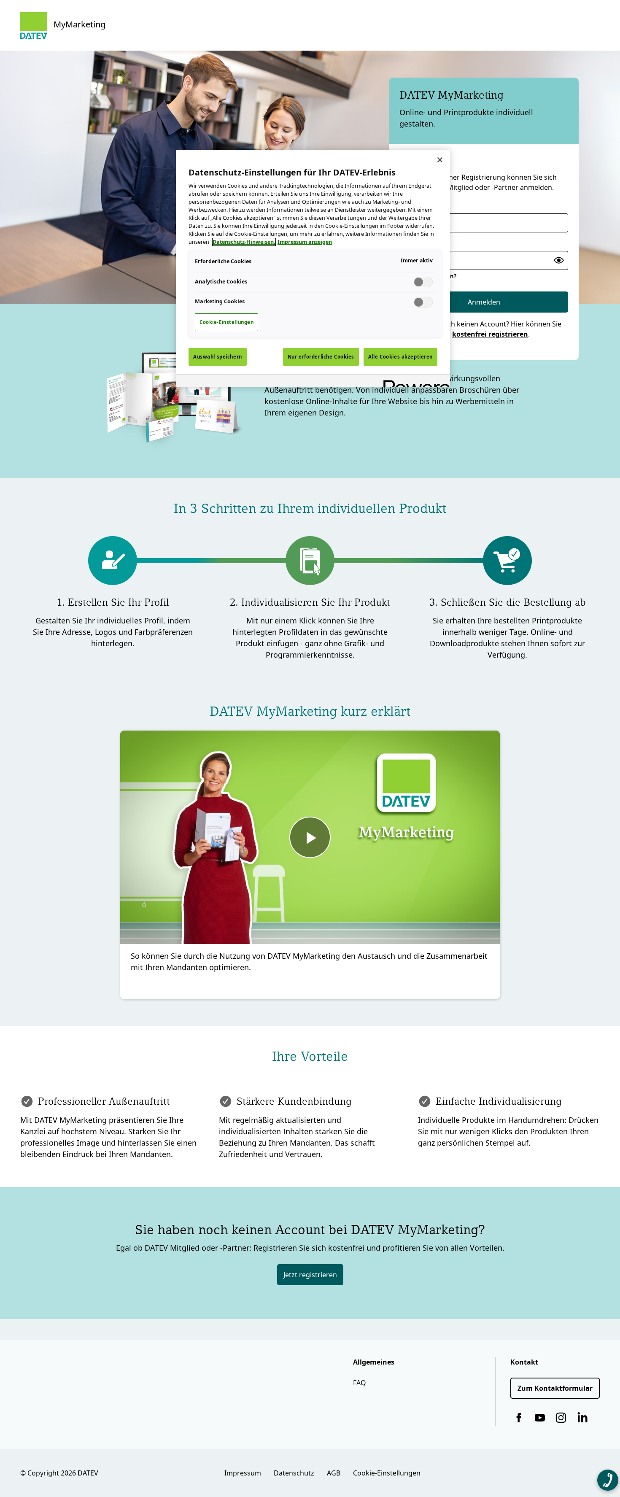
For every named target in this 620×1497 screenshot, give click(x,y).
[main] (313, 268)
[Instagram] (561, 1417)
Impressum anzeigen (305, 241)
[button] (558, 260)
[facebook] (518, 1417)
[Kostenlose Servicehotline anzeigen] (607, 1480)
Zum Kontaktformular (555, 1388)
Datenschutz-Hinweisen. (244, 241)
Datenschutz (294, 1473)
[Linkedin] (582, 1417)
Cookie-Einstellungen (387, 1473)
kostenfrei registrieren (490, 334)
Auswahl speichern (217, 356)
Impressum (242, 1473)
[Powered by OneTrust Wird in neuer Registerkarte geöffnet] (414, 382)
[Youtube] (539, 1417)
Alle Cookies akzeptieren (400, 356)
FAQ (359, 1382)
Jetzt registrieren (310, 1274)
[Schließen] (440, 160)
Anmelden (484, 302)
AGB (333, 1473)
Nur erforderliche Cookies (321, 356)
